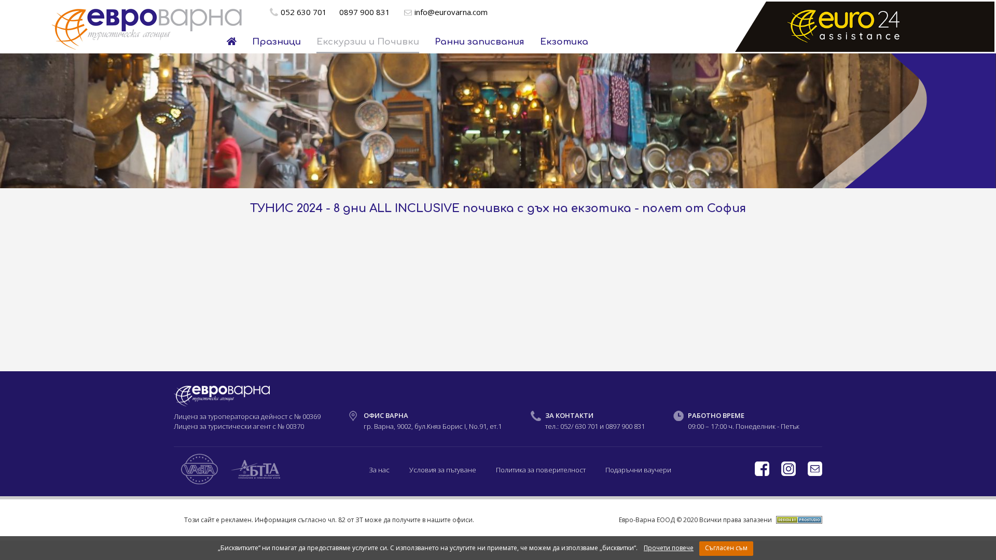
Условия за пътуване (442, 469)
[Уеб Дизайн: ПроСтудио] (797, 519)
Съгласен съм (726, 547)
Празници (276, 42)
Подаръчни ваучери (638, 469)
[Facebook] (763, 473)
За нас (379, 469)
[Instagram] (789, 473)
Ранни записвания (479, 42)
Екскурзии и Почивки (367, 42)
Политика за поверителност (541, 469)
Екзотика (564, 42)
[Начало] (232, 42)
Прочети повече (669, 547)
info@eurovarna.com (451, 12)
